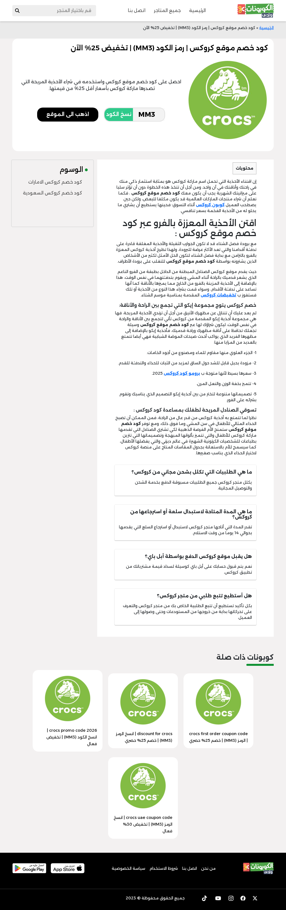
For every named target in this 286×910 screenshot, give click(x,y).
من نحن (208, 868)
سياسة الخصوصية (128, 868)
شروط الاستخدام (163, 868)
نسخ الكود (118, 114)
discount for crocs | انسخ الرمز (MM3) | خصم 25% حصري (144, 737)
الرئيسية (197, 10)
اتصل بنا (137, 10)
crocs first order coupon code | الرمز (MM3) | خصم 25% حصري (218, 737)
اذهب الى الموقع (67, 114)
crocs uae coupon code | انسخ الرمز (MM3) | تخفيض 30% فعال (143, 824)
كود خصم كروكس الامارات (55, 182)
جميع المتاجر (167, 10)
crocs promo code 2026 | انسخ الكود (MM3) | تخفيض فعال (71, 737)
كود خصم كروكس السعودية (52, 193)
